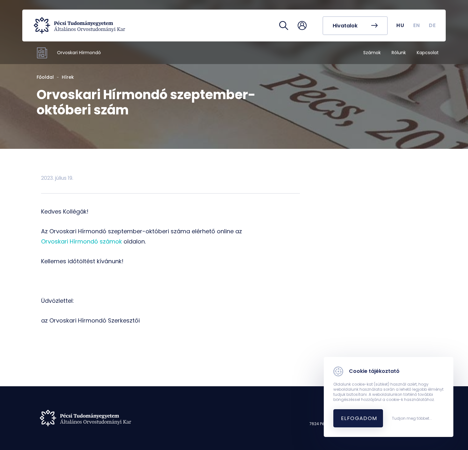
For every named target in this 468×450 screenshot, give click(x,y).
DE (432, 25)
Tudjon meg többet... (412, 418)
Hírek (68, 77)
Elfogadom (359, 418)
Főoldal (45, 77)
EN (416, 25)
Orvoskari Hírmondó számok (81, 241)
